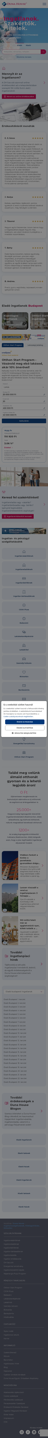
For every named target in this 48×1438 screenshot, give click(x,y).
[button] (24, 733)
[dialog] (24, 719)
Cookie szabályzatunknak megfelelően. (18, 716)
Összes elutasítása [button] (25, 728)
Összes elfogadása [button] (25, 722)
